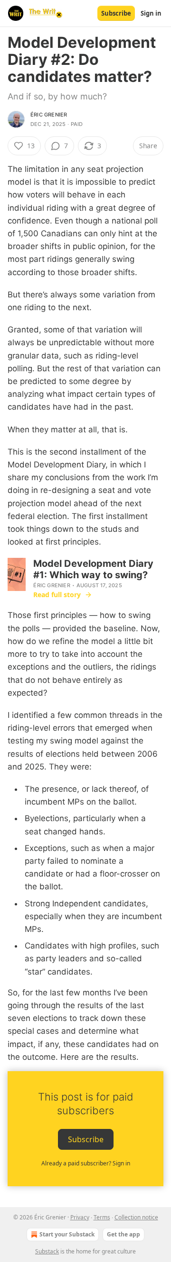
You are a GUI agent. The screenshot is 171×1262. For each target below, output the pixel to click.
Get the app (123, 1234)
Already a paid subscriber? (85, 1163)
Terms (102, 1217)
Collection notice (136, 1217)
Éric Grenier (48, 114)
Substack (47, 1251)
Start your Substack (67, 1234)
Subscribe (116, 13)
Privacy (79, 1217)
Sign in (151, 13)
